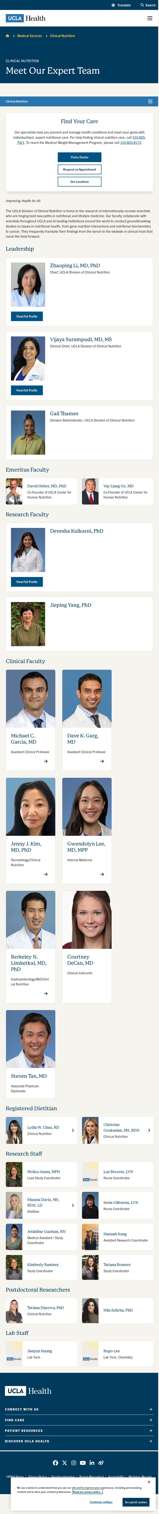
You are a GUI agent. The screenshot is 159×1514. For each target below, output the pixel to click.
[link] (55, 1463)
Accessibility (116, 1476)
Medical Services (29, 36)
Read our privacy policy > (87, 1492)
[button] (121, 5)
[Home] (7, 35)
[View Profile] (45, 761)
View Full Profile (26, 316)
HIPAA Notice (15, 1476)
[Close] (149, 1481)
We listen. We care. (141, 1476)
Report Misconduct (91, 1476)
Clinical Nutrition (62, 36)
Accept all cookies (136, 1502)
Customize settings (101, 1502)
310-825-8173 (130, 142)
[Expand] (150, 1409)
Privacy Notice (37, 1476)
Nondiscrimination (63, 1476)
